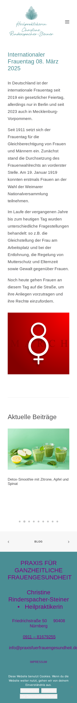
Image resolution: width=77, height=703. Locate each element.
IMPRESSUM (38, 662)
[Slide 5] (38, 521)
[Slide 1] (19, 521)
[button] (67, 22)
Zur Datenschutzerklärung (38, 696)
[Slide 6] (43, 521)
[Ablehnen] (72, 687)
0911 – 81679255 (39, 636)
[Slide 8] (52, 521)
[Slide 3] (29, 521)
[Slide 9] (57, 521)
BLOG (38, 541)
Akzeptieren (30, 690)
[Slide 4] (33, 521)
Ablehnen (49, 690)
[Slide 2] (24, 521)
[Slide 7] (48, 521)
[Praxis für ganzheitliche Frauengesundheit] (31, 22)
